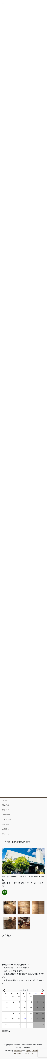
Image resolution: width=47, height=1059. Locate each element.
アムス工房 (6, 819)
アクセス (5, 834)
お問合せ (5, 829)
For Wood (6, 815)
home (4, 800)
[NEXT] (42, 990)
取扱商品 (5, 805)
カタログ (5, 810)
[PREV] (4, 990)
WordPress (18, 1051)
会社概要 (5, 824)
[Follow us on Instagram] (4, 892)
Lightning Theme (32, 1051)
